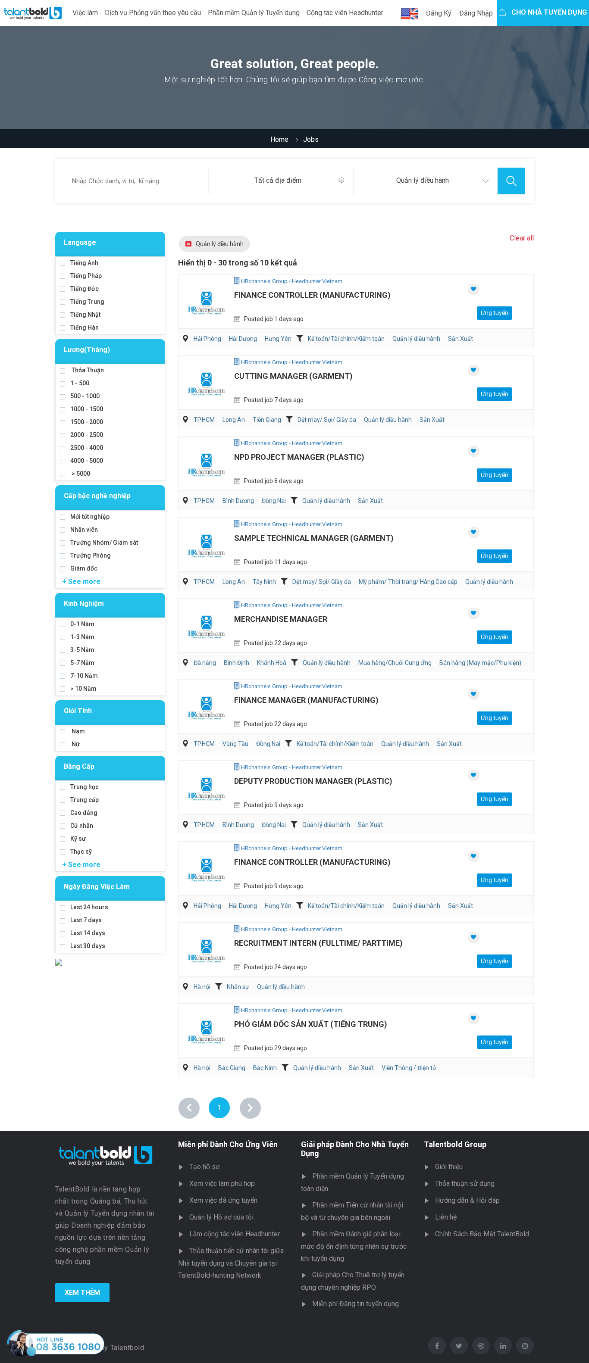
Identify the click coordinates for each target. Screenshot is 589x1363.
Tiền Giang (267, 419)
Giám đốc (83, 568)
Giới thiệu (449, 1167)
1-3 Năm (82, 636)
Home (279, 139)
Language (80, 242)
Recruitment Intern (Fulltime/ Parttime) (318, 943)
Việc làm (85, 13)
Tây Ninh (264, 581)
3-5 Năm (82, 649)
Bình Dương (238, 500)
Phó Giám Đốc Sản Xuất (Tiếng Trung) (310, 1024)
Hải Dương (243, 338)
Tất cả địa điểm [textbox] (277, 180)
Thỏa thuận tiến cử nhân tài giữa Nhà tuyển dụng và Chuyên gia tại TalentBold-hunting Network (231, 1263)
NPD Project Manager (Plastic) (299, 457)
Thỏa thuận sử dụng (465, 1183)
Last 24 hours (89, 907)
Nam (77, 731)
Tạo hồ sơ (204, 1167)
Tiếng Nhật (85, 314)
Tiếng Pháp (86, 275)
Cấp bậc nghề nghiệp (97, 496)
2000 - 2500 (86, 434)
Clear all (522, 238)
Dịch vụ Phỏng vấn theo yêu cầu (153, 13)
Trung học (84, 786)
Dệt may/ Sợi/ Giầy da (327, 419)
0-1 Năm (82, 624)
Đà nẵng (205, 662)
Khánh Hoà (271, 662)
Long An (233, 419)
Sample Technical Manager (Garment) (314, 538)
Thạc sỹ (81, 851)
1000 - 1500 (86, 408)
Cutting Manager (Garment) (293, 376)
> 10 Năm (83, 688)
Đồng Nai (274, 500)
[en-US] (409, 13)
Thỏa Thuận (87, 370)
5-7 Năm (82, 662)
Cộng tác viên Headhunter (345, 13)
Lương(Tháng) (87, 350)
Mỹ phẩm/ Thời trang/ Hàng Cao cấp (408, 581)
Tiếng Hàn (84, 327)
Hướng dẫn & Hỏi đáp (467, 1200)
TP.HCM (204, 419)
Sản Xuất (460, 338)
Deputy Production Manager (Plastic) (313, 781)
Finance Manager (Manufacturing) (306, 700)
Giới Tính (78, 711)
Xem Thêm (82, 1292)
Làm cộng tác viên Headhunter (234, 1234)
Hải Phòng (207, 338)
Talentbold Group (455, 1144)
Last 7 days (86, 920)
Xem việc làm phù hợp (222, 1183)
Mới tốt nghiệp (90, 516)
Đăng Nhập (476, 13)
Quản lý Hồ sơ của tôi (221, 1217)
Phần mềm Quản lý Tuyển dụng (254, 13)
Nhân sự (238, 986)
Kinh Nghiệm (84, 603)
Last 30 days (87, 945)
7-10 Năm (84, 675)
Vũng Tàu (235, 743)
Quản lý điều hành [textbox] (422, 180)
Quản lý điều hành (220, 243)
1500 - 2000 (86, 421)
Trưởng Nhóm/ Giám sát (104, 542)
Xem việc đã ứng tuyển (223, 1200)
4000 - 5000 (86, 460)
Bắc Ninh (265, 1067)
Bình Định (236, 662)
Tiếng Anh (84, 262)
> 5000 (80, 473)
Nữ (75, 744)
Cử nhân (81, 825)
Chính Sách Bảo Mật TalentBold (482, 1234)
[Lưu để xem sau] (473, 289)
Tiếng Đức (84, 288)
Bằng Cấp (79, 766)
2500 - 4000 (86, 447)
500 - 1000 (85, 396)
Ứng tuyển (494, 312)
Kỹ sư (78, 838)
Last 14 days (87, 932)
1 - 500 (79, 383)
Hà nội (202, 986)
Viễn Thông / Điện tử (409, 1067)
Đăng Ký (438, 13)
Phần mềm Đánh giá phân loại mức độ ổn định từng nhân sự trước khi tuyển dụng (354, 1246)
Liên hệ (446, 1217)
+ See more (81, 581)
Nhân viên (84, 529)
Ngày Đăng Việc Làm (97, 887)
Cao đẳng (83, 812)
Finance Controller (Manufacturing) (312, 294)
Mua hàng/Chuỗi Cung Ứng (395, 662)
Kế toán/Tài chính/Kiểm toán (346, 338)
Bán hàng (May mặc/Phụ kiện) (480, 662)
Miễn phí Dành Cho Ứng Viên (228, 1144)
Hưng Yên (278, 338)
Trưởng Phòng (90, 555)
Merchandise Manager (280, 619)
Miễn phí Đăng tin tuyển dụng (355, 1304)
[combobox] (280, 181)
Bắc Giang (231, 1067)
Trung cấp (84, 799)
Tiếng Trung (87, 301)
